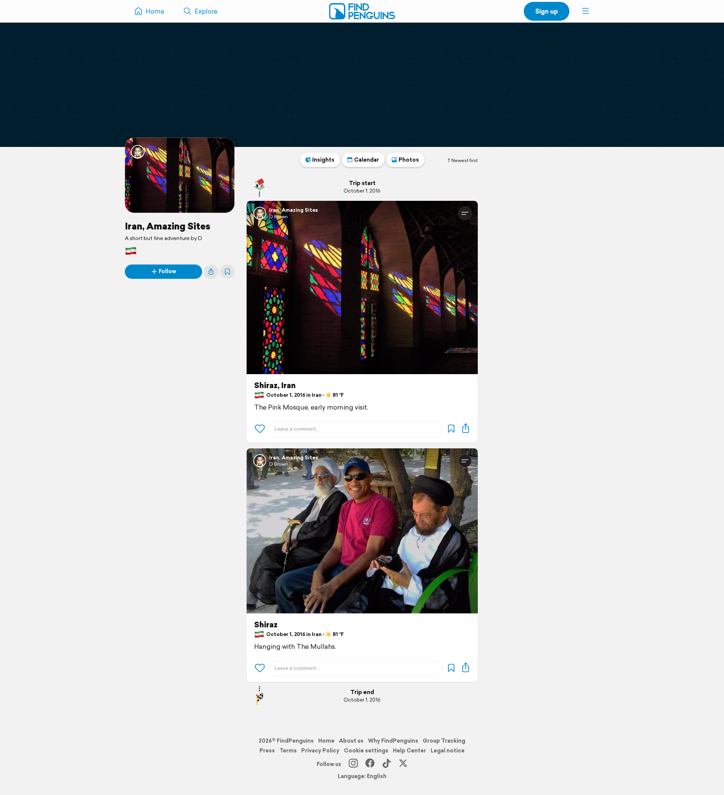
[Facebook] (369, 764)
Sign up (546, 11)
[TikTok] (386, 764)
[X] (403, 764)
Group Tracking (444, 741)
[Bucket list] (227, 271)
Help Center (409, 750)
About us (351, 741)
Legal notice (448, 750)
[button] (585, 11)
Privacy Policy (320, 750)
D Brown (278, 216)
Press (267, 750)
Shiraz (266, 624)
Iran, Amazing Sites (167, 226)
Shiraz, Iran (275, 385)
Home (326, 741)
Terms (288, 750)
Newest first (464, 160)
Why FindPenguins (393, 741)
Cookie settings (366, 750)
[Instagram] (353, 764)
